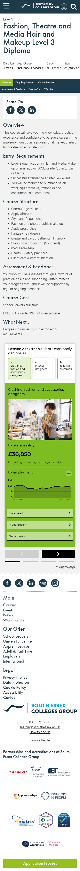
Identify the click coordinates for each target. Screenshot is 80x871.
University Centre (17, 641)
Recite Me (64, 7)
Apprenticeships (16, 646)
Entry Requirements (24, 82)
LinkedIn (32, 110)
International (13, 661)
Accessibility (13, 692)
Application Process (40, 863)
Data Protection (16, 682)
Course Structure (46, 82)
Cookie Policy (14, 687)
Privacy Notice (15, 677)
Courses (9, 605)
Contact (9, 697)
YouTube (43, 583)
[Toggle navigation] (6, 6)
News (8, 615)
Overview (6, 82)
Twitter (21, 110)
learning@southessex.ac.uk (40, 727)
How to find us (40, 732)
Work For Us (13, 620)
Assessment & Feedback (13, 89)
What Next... (50, 89)
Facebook (10, 110)
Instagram (55, 583)
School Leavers (15, 636)
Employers (11, 656)
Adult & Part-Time (17, 651)
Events (8, 610)
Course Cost (34, 89)
